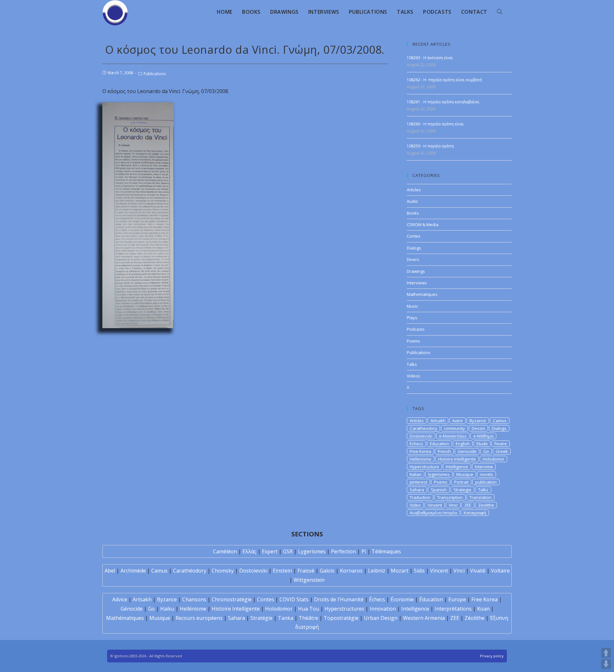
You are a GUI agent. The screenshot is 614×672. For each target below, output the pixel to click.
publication (486, 482)
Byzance (477, 420)
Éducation (431, 599)
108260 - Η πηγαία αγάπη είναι (435, 124)
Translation (480, 497)
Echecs (416, 444)
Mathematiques (422, 294)
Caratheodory (423, 428)
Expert (270, 551)
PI (363, 551)
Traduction (420, 497)
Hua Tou (308, 608)
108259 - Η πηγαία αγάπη (430, 146)
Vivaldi (477, 570)
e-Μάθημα (483, 436)
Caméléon (225, 551)
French (444, 451)
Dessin (478, 428)
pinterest (418, 482)
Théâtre (308, 617)
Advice (119, 599)
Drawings (416, 271)
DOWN (606, 664)
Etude (482, 444)
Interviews (417, 283)
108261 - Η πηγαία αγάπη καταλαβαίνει (443, 102)
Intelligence (457, 467)
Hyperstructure (424, 467)
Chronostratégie (232, 599)
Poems (413, 341)
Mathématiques (125, 617)
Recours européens (199, 617)
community (454, 428)
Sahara (417, 490)
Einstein (282, 570)
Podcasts (416, 329)
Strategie (462, 490)
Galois (327, 570)
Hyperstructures (344, 608)
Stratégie (261, 617)
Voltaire (500, 570)
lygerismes (439, 474)
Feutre (500, 444)
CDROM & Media (422, 224)
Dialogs (414, 248)
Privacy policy (492, 655)
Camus (500, 420)
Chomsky (223, 570)
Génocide (132, 608)
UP (606, 653)
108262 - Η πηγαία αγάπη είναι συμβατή (444, 80)
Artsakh (437, 420)
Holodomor (493, 459)
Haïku (167, 608)
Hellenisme (420, 459)
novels (486, 474)
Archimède (133, 570)
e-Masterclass (453, 436)
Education (439, 444)
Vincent (435, 505)
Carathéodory (189, 570)
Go (486, 451)
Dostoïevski (253, 570)
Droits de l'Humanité (339, 599)
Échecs (377, 599)
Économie (402, 599)
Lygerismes (312, 551)
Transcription (450, 497)
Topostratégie (341, 617)
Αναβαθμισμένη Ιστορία (433, 513)
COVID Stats (294, 599)
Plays (412, 317)
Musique (464, 474)
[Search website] (499, 12)
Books (413, 213)
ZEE (467, 505)
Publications (155, 73)
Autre (457, 420)
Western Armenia (424, 617)
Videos (413, 376)
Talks (412, 364)
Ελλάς (249, 551)
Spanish (439, 490)
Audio (412, 201)
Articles (414, 190)
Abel (110, 570)
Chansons (194, 599)
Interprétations (453, 608)
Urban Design (381, 617)
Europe (457, 599)
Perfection (343, 551)
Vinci (453, 505)
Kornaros (351, 570)
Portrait (461, 482)
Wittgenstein (309, 579)
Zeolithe (486, 505)
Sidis (419, 570)
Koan (483, 608)
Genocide (467, 451)
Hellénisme (193, 608)
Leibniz (376, 570)
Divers (413, 259)
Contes (414, 236)
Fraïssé (305, 570)
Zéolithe (474, 617)
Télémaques (386, 551)
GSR (288, 551)
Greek (502, 451)
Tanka (285, 617)
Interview (484, 467)
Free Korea (420, 451)
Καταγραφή (475, 513)
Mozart (399, 570)
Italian (415, 474)
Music (412, 306)
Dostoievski (421, 436)
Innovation (383, 608)
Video (415, 505)
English (463, 444)
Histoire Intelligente (457, 459)
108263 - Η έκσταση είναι (430, 57)
